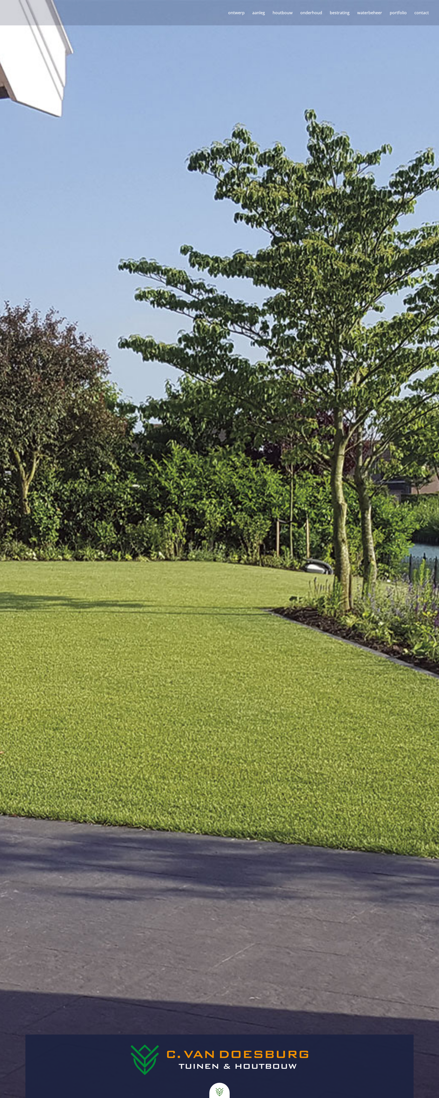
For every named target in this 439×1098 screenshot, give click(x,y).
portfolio (398, 12)
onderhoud (311, 12)
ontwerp (236, 12)
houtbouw (283, 12)
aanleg (258, 12)
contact (421, 12)
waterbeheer (369, 12)
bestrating (340, 12)
